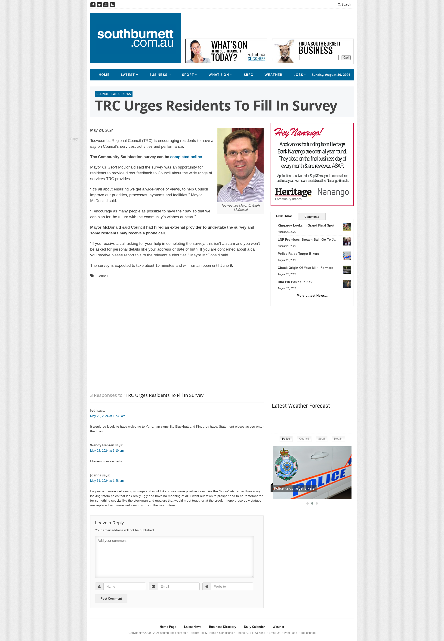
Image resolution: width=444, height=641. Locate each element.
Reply (74, 139)
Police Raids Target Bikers (298, 253)
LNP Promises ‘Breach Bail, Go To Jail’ (308, 239)
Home (104, 75)
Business (158, 75)
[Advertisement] (269, 23)
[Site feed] (112, 4)
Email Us (274, 633)
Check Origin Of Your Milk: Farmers (305, 268)
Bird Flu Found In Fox (295, 282)
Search (346, 4)
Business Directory (222, 627)
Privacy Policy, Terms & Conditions (211, 633)
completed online (186, 157)
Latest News (121, 94)
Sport (188, 75)
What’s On (219, 75)
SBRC (248, 75)
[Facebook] (93, 4)
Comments (312, 216)
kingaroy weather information (351, 420)
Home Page (168, 627)
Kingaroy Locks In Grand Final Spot (306, 225)
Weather (273, 75)
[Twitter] (100, 4)
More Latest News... (312, 295)
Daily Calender (254, 627)
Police (286, 438)
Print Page (290, 633)
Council (102, 94)
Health (338, 438)
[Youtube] (106, 4)
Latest (128, 75)
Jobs (298, 75)
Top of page (308, 633)
